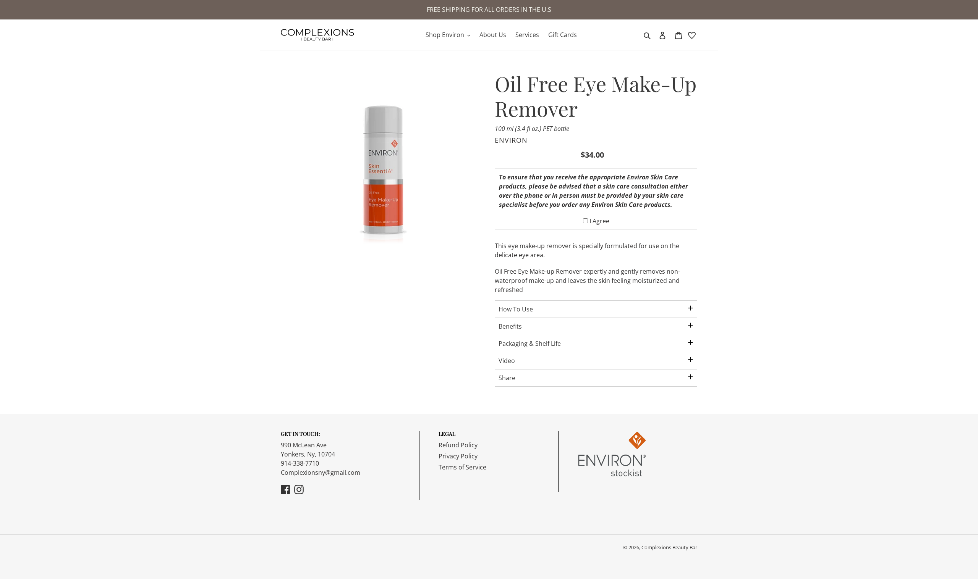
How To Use (516, 309)
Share (507, 378)
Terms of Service (462, 467)
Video (507, 360)
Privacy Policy (458, 456)
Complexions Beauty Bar (669, 547)
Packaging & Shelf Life (530, 343)
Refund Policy (458, 445)
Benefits (510, 326)
